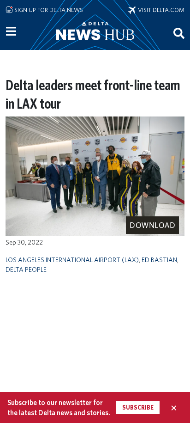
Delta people (26, 269)
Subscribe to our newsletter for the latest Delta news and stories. (58, 407)
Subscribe (138, 407)
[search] (178, 33)
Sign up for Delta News (48, 9)
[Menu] (11, 31)
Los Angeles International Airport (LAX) (72, 260)
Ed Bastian (159, 260)
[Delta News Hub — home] (95, 43)
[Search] (178, 33)
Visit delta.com (160, 9)
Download (152, 225)
